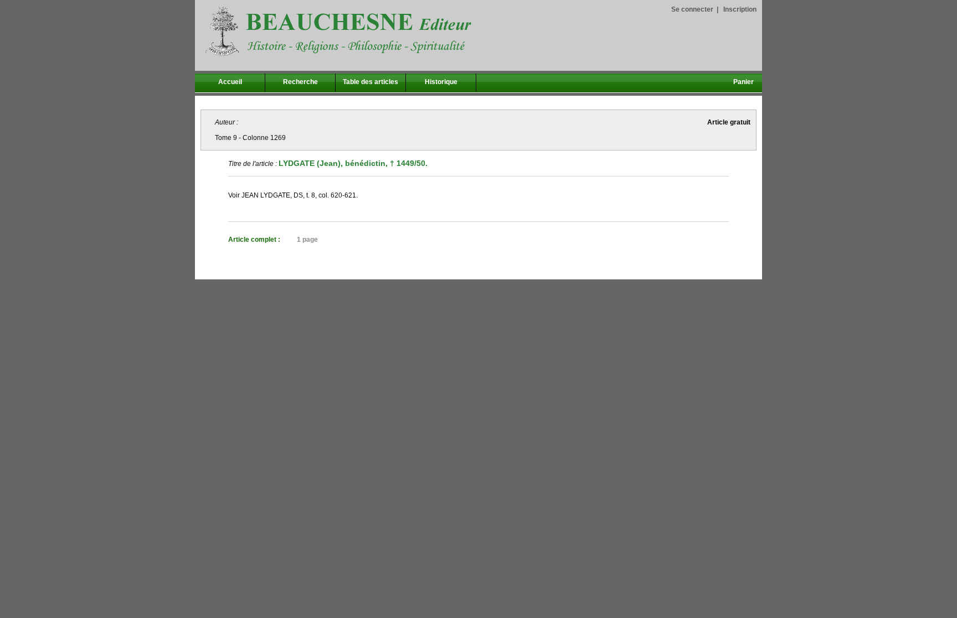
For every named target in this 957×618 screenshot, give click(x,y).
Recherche (300, 82)
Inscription (740, 9)
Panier (743, 82)
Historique (441, 82)
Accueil (230, 82)
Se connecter (692, 9)
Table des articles (370, 82)
